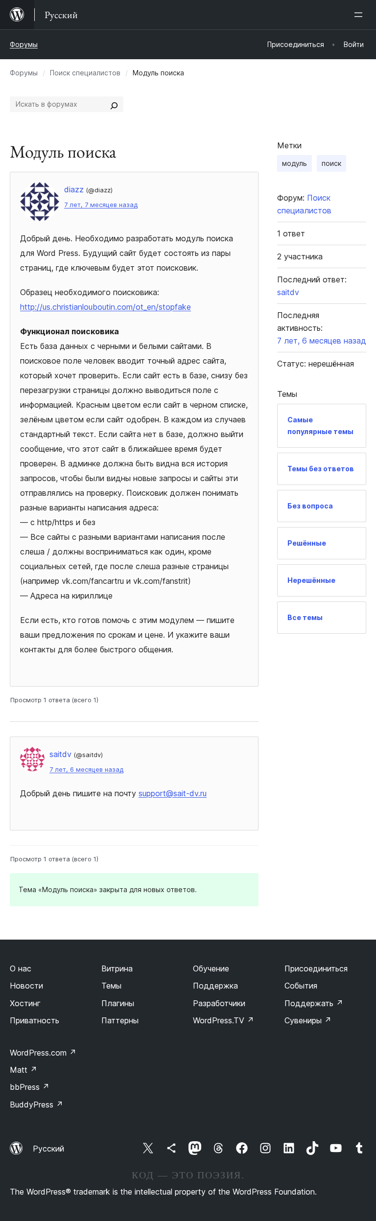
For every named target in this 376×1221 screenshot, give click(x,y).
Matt (23, 1070)
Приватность (34, 1020)
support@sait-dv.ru (173, 793)
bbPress (29, 1087)
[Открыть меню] (360, 14)
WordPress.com (43, 1053)
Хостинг (25, 1003)
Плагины (117, 1003)
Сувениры (307, 1020)
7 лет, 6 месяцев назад (86, 769)
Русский (48, 1148)
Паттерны (120, 1020)
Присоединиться (316, 968)
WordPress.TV (223, 1020)
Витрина (117, 968)
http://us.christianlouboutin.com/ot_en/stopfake (105, 307)
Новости (26, 986)
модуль (294, 163)
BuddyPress (36, 1104)
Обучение (211, 968)
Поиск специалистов (85, 73)
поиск (331, 163)
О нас (20, 968)
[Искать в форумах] (114, 104)
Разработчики (219, 1003)
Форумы (24, 44)
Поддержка (215, 986)
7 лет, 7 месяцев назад (101, 204)
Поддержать (313, 1003)
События (300, 986)
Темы (111, 986)
